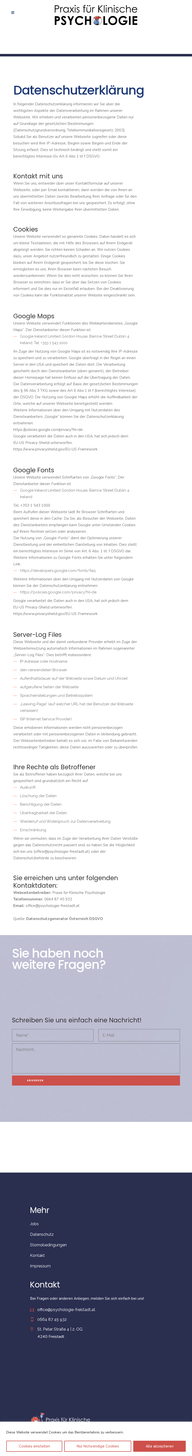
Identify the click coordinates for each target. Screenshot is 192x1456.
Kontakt (37, 1255)
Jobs (34, 1223)
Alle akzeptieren (160, 1446)
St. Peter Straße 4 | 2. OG (59, 1329)
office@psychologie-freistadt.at (66, 1309)
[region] (96, 1439)
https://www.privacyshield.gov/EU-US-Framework (55, 449)
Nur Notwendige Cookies (98, 1446)
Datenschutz (42, 1234)
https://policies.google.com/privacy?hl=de (48, 429)
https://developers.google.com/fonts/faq (58, 570)
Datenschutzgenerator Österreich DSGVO (64, 918)
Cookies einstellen (34, 1446)
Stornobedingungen (48, 1245)
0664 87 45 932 (52, 1319)
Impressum (40, 1266)
